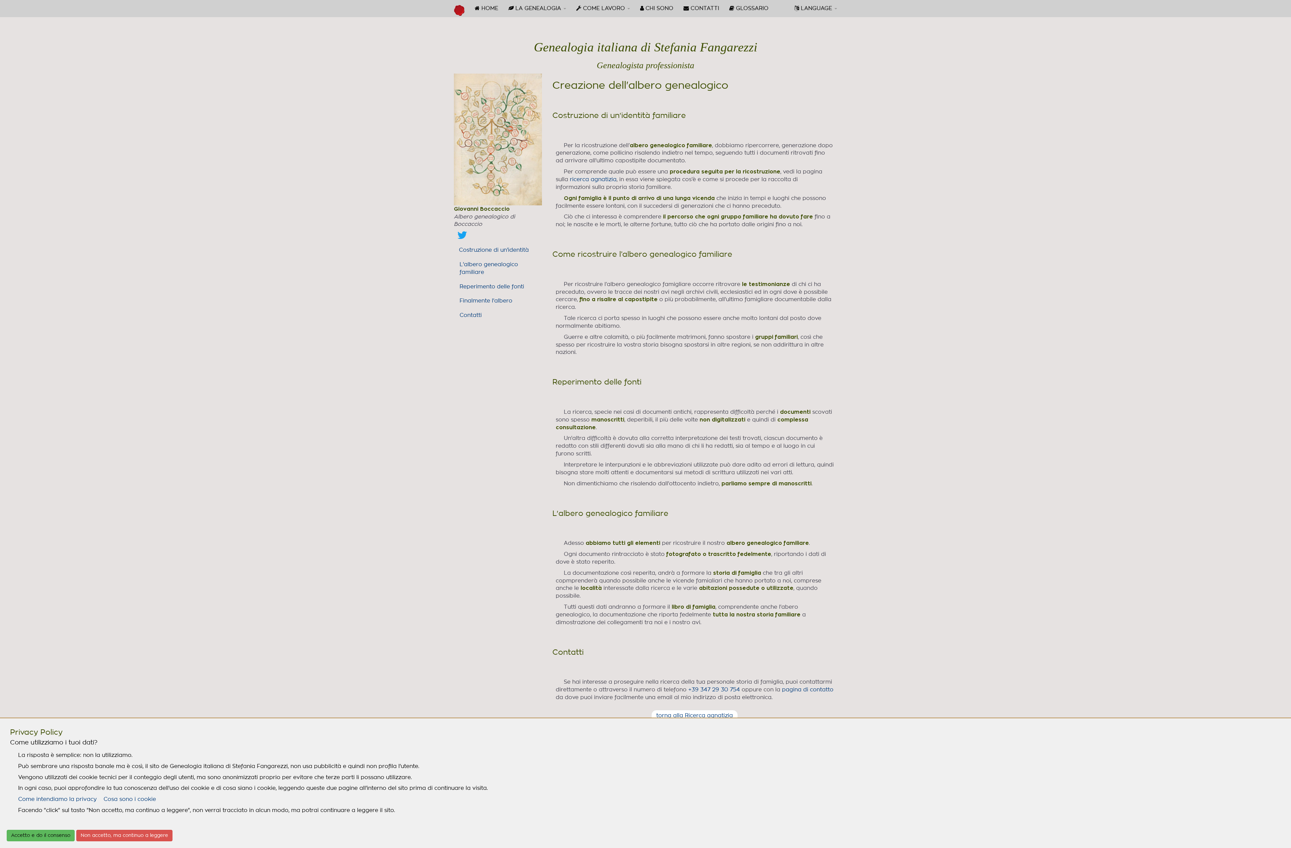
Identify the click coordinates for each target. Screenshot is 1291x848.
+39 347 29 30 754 (714, 689)
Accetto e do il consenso (40, 835)
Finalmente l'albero (486, 301)
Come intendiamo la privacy (57, 799)
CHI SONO (658, 8)
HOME (489, 8)
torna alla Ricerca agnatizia (694, 715)
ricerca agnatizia (593, 179)
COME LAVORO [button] (604, 8)
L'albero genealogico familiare (489, 268)
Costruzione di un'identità (494, 250)
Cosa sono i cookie (130, 799)
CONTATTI (704, 8)
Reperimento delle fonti (492, 286)
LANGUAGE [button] (816, 8)
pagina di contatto (807, 689)
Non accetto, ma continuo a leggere (124, 835)
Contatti (471, 315)
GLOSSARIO (751, 8)
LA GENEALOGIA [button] (538, 8)
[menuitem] (486, 8)
